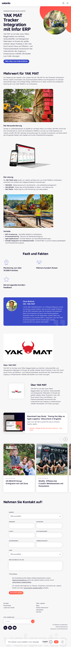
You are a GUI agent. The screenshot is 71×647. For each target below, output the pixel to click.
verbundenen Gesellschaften (21, 582)
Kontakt (6, 603)
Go (56, 642)
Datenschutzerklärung (19, 580)
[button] (67, 3)
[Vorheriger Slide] (61, 439)
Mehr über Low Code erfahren (16, 61)
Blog (37, 605)
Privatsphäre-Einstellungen (60, 624)
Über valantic (40, 603)
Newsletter (39, 610)
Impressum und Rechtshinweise (59, 629)
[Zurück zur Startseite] (6, 3)
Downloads (7, 605)
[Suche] (63, 3)
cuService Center (9, 607)
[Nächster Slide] (66, 439)
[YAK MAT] (16, 391)
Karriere (38, 612)
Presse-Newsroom (42, 607)
